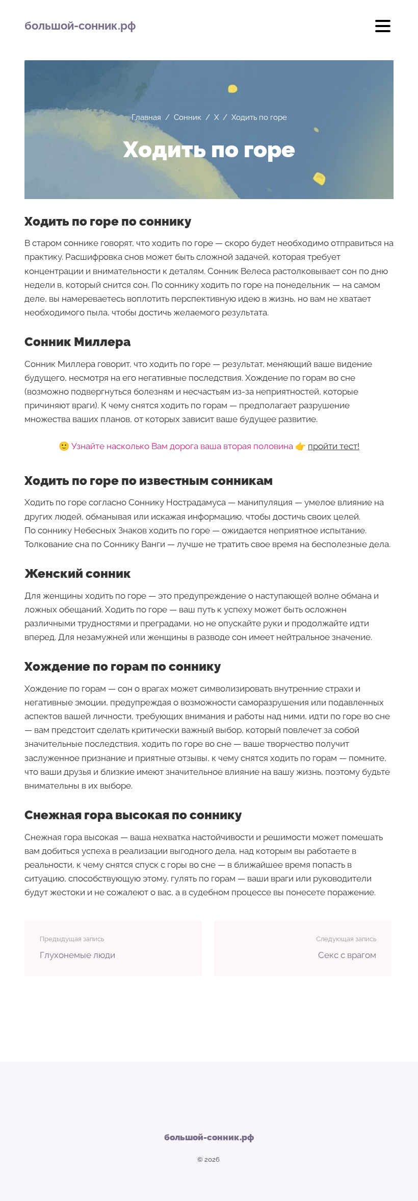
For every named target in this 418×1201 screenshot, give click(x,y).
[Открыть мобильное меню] (383, 29)
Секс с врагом (347, 955)
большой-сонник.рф (80, 25)
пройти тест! (333, 446)
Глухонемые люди (77, 955)
